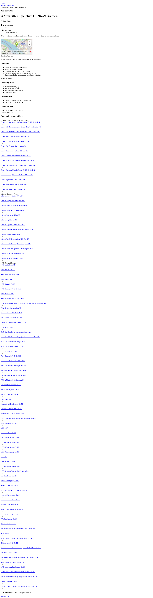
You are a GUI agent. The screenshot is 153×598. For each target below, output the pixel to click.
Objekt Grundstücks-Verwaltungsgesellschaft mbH (17, 160)
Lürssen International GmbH (10, 215)
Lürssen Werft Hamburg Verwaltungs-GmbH (15, 244)
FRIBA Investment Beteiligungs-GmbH (14, 365)
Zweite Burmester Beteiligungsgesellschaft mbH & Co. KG (20, 576)
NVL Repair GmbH (7, 294)
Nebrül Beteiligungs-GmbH (10, 481)
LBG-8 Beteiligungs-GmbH (10, 452)
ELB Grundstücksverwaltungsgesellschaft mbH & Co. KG (20, 337)
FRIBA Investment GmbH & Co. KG (13, 370)
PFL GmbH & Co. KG (8, 524)
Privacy (8, 596)
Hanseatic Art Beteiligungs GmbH (12, 404)
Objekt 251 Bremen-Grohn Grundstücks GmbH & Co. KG (20, 122)
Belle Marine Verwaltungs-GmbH (12, 318)
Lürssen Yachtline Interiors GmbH (12, 258)
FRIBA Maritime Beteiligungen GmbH (14, 375)
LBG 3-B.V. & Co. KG (8, 433)
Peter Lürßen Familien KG (9, 514)
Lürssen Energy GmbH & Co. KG (12, 196)
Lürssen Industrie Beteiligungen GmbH (14, 205)
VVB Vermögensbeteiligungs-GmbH (13, 567)
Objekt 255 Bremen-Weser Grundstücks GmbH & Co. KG (20, 132)
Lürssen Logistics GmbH (9, 220)
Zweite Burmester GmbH (9, 581)
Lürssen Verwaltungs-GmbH (10, 234)
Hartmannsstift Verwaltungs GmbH (12, 413)
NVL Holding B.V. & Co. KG (11, 289)
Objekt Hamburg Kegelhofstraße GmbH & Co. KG (18, 170)
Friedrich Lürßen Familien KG (11, 385)
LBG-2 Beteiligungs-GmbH (10, 437)
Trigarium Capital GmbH (9, 552)
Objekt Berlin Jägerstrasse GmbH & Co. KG (15, 141)
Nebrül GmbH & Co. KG (9, 485)
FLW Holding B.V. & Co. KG (11, 356)
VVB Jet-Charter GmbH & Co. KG (12, 562)
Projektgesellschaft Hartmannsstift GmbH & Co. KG (18, 529)
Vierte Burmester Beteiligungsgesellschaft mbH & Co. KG (20, 557)
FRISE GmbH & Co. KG (9, 394)
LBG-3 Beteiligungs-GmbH (10, 442)
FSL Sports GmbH (7, 399)
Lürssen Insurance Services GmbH (12, 210)
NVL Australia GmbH (8, 265)
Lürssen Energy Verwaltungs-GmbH (13, 201)
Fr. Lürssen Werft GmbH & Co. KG (13, 361)
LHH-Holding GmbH (8, 461)
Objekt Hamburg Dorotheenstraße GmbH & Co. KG (18, 165)
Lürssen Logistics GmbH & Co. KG (13, 225)
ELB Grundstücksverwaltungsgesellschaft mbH (16, 332)
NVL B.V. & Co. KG (8, 270)
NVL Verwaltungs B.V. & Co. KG (12, 298)
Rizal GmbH (5, 533)
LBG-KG (4, 457)
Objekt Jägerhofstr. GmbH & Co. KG (13, 180)
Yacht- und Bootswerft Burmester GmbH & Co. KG (18, 572)
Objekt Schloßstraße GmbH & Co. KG (14, 184)
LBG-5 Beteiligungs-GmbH (10, 447)
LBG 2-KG (5, 428)
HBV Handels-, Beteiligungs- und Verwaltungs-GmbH (19, 418)
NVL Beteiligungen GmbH (10, 274)
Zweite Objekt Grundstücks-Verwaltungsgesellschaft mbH (20, 586)
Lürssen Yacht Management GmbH (12, 253)
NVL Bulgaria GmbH (8, 284)
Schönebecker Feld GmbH (9, 543)
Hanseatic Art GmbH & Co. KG (11, 409)
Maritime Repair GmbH (9, 476)
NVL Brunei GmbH (7, 279)
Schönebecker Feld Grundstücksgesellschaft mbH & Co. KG (21, 548)
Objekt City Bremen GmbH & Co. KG (14, 146)
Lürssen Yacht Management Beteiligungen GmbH (17, 249)
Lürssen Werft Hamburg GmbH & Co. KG (15, 239)
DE (2, 3)
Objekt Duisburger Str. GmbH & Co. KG (14, 151)
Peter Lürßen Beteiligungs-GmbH (12, 509)
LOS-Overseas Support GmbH (11, 466)
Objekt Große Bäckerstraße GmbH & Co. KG (16, 156)
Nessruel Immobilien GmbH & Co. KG (14, 490)
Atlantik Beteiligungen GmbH (11, 308)
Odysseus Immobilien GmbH (10, 500)
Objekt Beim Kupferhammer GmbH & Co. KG (16, 136)
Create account (10, 5)
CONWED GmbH (7, 327)
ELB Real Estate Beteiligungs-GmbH (13, 342)
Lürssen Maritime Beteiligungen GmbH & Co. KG (17, 229)
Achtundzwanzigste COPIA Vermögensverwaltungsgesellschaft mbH (23, 303)
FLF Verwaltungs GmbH (9, 351)
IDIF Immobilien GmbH (9, 423)
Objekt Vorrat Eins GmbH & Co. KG (13, 189)
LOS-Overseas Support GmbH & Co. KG (15, 471)
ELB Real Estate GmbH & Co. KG (12, 346)
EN (4, 3)
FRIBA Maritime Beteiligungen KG (13, 380)
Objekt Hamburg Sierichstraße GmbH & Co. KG (17, 175)
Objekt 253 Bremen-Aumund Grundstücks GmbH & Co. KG (21, 127)
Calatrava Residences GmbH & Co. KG (14, 322)
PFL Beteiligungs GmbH (9, 519)
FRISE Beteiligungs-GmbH (10, 389)
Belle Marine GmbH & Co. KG (11, 313)
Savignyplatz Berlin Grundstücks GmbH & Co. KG (18, 538)
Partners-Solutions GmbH (9, 505)
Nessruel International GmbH (10, 495)
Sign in (3, 5)
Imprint (3, 596)
